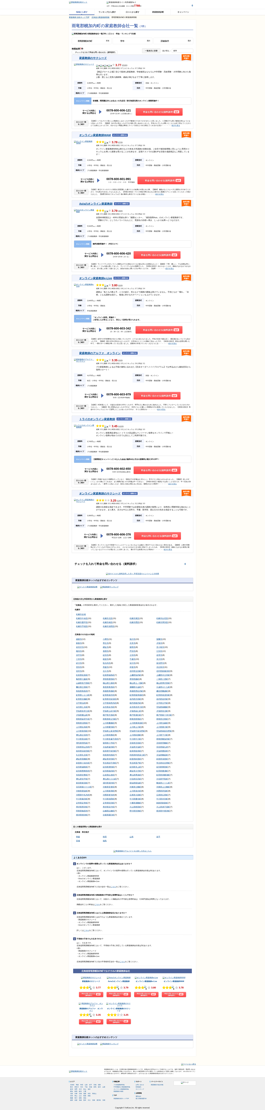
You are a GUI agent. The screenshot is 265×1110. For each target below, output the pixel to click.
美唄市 (106, 651)
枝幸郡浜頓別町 (83, 751)
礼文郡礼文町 (82, 755)
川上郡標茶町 (135, 807)
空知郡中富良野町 (137, 731)
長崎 (80, 1100)
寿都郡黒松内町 (136, 691)
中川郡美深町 (82, 739)
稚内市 (79, 651)
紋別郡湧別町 (108, 767)
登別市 (79, 667)
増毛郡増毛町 (82, 743)
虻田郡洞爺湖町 (163, 775)
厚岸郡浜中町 (108, 807)
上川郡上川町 (135, 727)
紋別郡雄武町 (108, 771)
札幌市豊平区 (82, 622)
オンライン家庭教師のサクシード (100, 493)
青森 (78, 837)
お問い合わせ (140, 1084)
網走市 (106, 647)
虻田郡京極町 (82, 699)
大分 (89, 1100)
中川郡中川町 (135, 739)
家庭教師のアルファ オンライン (100, 353)
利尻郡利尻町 (108, 755)
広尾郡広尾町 (162, 795)
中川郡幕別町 (82, 799)
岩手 (158, 837)
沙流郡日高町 (135, 779)
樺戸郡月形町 (108, 715)
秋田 (105, 837)
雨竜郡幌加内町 (163, 739)
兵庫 (76, 1093)
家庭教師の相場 (118, 1091)
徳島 (80, 1098)
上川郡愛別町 (108, 727)
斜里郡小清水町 (83, 763)
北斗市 (106, 671)
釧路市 (79, 643)
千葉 (86, 1087)
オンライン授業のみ (120, 135)
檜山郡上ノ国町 (136, 683)
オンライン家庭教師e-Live (95, 278)
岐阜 (80, 1091)
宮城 (78, 841)
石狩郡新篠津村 (163, 671)
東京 (71, 1087)
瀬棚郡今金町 (135, 687)
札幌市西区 (134, 622)
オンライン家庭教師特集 (121, 1089)
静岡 (76, 1091)
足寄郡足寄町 (82, 803)
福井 (89, 1089)
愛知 (71, 1091)
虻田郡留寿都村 (136, 695)
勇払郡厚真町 (135, 775)
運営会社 (138, 1096)
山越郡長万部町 (83, 683)
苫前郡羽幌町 (162, 743)
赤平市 (79, 655)
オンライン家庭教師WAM (95, 135)
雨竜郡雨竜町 (135, 719)
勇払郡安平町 (82, 779)
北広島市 (160, 667)
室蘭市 (159, 639)
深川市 (132, 663)
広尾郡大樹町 (135, 795)
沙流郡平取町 (162, 779)
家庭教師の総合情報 (157, 1084)
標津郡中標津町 (163, 811)
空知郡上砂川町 (109, 711)
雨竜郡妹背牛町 (83, 719)
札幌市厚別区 (162, 622)
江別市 (159, 651)
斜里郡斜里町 (135, 759)
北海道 (72, 1084)
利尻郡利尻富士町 (137, 755)
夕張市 (159, 643)
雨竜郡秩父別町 (109, 719)
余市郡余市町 (108, 707)
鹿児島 (99, 1100)
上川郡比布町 (82, 727)
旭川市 (132, 639)
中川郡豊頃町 (135, 799)
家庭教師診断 (158, 12)
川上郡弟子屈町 (163, 807)
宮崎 (93, 1100)
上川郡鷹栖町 (108, 723)
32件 (120, 285)
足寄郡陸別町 (108, 803)
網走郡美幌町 (82, 759)
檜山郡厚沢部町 (163, 683)
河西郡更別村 (108, 795)
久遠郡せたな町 (163, 687)
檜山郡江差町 (108, 683)
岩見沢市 (80, 647)
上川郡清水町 (135, 791)
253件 (124, 65)
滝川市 (159, 659)
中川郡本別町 (162, 799)
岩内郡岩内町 (162, 699)
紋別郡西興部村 (83, 771)
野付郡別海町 (135, 811)
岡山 (76, 1096)
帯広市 (106, 643)
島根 (84, 1096)
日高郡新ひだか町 (84, 787)
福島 (105, 841)
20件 (120, 360)
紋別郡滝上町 (135, 767)
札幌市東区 (134, 618)
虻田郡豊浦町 (162, 771)
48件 (120, 211)
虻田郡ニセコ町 (83, 695)
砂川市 (79, 663)
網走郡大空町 (135, 771)
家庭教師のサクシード (93, 57)
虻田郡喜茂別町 (163, 695)
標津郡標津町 (82, 815)
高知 (84, 1098)
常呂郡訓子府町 (109, 763)
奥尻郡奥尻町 (108, 687)
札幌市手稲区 (82, 626)
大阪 (71, 1093)
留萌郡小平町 (108, 743)
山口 (80, 1096)
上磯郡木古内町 (163, 675)
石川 (80, 1089)
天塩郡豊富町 (162, 751)
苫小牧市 (160, 647)
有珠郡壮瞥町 (82, 775)
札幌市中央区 (82, 618)
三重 (84, 1091)
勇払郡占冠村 (82, 735)
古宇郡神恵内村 (109, 703)
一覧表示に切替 (151, 51)
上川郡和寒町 (108, 735)
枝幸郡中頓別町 (109, 751)
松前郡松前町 (82, 675)
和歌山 (94, 1093)
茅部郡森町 (134, 679)
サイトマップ (140, 1089)
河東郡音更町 (108, 787)
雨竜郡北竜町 (162, 719)
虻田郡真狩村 (108, 695)
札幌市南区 (107, 622)
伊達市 (132, 667)
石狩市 (79, 671)
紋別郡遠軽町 (82, 767)
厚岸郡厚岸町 (82, 807)
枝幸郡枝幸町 (135, 751)
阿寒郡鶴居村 (82, 811)
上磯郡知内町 (135, 675)
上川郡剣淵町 (135, 735)
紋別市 (106, 655)
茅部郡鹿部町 (108, 679)
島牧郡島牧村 (82, 691)
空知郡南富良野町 (164, 731)
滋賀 (84, 1093)
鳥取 (89, 1096)
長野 (76, 1089)
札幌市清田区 (108, 626)
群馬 (95, 1087)
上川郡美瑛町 (82, 731)
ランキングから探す (107, 12)
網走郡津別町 (108, 759)
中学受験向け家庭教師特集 (122, 1087)
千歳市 (132, 659)
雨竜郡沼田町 (82, 723)
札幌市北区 (107, 618)
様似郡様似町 (135, 783)
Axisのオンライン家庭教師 (96, 203)
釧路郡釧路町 (162, 803)
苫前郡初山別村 (83, 747)
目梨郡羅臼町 (108, 815)
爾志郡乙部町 (82, 687)
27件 (120, 142)
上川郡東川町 (162, 727)
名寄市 (159, 655)
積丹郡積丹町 (135, 703)
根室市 (106, 659)
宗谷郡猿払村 (162, 747)
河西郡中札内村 (83, 795)
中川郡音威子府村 (110, 739)
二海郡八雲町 (162, 679)
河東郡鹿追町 (82, 791)
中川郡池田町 (108, 799)
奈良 (89, 1093)
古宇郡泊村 (81, 703)
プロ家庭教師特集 (119, 1084)
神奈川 (77, 1087)
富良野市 (160, 663)
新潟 (71, 1089)
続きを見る (176, 125)
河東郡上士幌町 (163, 787)
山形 (131, 837)
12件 (119, 501)
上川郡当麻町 (162, 723)
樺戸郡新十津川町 (164, 715)
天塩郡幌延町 (162, 755)
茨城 (90, 1087)
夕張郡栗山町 (82, 715)
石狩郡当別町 (135, 671)
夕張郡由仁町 (135, 711)
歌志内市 (107, 663)
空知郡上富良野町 (110, 731)
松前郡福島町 (108, 675)
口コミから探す (132, 12)
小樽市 (106, 639)
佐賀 (76, 1100)
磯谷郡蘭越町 (162, 691)
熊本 (84, 1100)
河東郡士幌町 (135, 787)
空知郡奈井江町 (83, 711)
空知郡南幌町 (162, 707)
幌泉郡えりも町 (163, 783)
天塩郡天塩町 (135, 747)
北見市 (132, 643)
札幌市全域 (81, 614)
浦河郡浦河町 (108, 783)
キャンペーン (183, 12)
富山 (84, 1089)
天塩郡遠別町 (108, 747)
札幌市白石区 (162, 618)
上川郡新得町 (108, 791)
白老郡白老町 (108, 775)
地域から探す (82, 12)
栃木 (99, 1087)
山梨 (103, 1087)
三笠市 (79, 659)
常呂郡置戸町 (135, 763)
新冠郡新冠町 (82, 783)
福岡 (71, 1100)
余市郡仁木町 (82, 707)
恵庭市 (106, 667)
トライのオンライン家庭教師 (97, 419)
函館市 (79, 639)
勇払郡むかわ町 (109, 779)
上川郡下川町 (162, 735)
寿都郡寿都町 (108, 691)
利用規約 (138, 1087)
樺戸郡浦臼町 (135, 715)
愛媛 (71, 1098)
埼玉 (81, 1087)
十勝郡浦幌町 (135, 803)
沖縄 (103, 1100)
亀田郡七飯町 (82, 679)
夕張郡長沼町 (162, 711)
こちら (113, 887)
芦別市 (132, 651)
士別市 (132, 655)
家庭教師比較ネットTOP (121, 1098)
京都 (80, 1093)
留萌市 (132, 647)
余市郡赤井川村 (136, 707)
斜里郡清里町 (162, 759)
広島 (71, 1096)
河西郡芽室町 (162, 791)
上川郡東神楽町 (136, 723)
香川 (76, 1098)
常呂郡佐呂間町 (163, 763)
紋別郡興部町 (162, 767)
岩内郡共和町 (135, 699)
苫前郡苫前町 (135, 743)
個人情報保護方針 (141, 1098)
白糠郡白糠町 (108, 811)
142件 (121, 426)
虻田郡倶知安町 (109, 699)
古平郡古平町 (162, 703)
